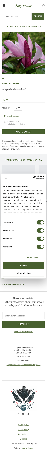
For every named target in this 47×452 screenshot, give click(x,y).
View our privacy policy (23, 332)
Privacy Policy (23, 430)
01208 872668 (25, 357)
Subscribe (23, 324)
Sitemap (23, 439)
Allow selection (23, 273)
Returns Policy (23, 434)
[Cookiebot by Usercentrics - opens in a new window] (33, 177)
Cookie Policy (23, 425)
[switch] (40, 230)
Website (23, 448)
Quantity (6, 108)
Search (38, 16)
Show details (33, 257)
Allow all (24, 265)
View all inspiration (13, 285)
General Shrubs (10, 84)
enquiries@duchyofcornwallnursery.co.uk (23, 365)
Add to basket (23, 132)
